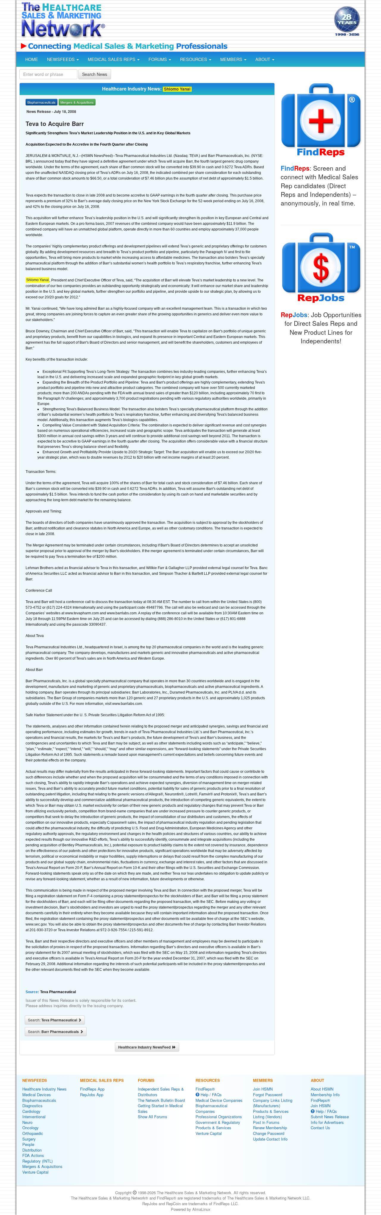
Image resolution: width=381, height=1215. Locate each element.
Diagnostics (32, 1105)
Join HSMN (263, 1089)
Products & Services (213, 1127)
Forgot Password (267, 1094)
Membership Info (325, 1094)
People (28, 1144)
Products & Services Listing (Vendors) (271, 1114)
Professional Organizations (219, 1116)
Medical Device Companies (219, 1100)
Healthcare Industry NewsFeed (145, 1047)
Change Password (268, 1133)
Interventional (34, 1116)
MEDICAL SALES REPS (112, 59)
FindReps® (205, 1089)
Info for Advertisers (327, 1122)
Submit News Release (330, 1116)
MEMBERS (231, 59)
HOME (31, 59)
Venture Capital (35, 1172)
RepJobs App (91, 1094)
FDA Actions (33, 1155)
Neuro (27, 1122)
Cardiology (31, 1111)
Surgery (29, 1139)
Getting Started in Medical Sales (160, 1108)
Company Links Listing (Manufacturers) (272, 1103)
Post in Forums (266, 1122)
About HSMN (322, 1089)
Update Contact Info (270, 1139)
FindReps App (92, 1089)
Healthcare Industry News (44, 1089)
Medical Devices (36, 1094)
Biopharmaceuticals (39, 1100)
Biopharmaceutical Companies (211, 1108)
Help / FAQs (210, 1094)
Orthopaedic (32, 1133)
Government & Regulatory (218, 1122)
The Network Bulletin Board (161, 1100)
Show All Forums (152, 1116)
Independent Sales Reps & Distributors (161, 1091)
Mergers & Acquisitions (42, 1166)
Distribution (32, 1150)
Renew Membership (270, 1127)
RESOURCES (194, 59)
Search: (53, 1020)
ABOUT (263, 59)
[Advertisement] (219, 21)
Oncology (30, 1127)
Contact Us (320, 1127)
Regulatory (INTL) (37, 1161)
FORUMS (158, 59)
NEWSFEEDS (61, 59)
